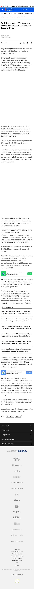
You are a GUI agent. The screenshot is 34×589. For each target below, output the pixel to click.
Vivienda (23, 17)
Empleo (18, 17)
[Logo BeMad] (17, 506)
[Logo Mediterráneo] (17, 541)
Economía (5, 17)
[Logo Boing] (17, 494)
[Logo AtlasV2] (17, 529)
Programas (5, 430)
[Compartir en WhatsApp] (20, 42)
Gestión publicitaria (17, 560)
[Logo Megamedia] (18, 575)
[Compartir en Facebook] (31, 42)
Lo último (4, 13)
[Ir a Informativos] (9, 10)
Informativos (10, 416)
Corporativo (6, 435)
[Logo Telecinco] (17, 465)
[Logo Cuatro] (17, 471)
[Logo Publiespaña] (17, 535)
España (10, 13)
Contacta (17, 565)
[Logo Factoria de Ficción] (17, 489)
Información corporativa (17, 551)
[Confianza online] (17, 583)
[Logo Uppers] (17, 512)
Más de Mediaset (7, 444)
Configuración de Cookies (17, 556)
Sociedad (20, 13)
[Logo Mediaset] (17, 452)
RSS (17, 563)
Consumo (12, 17)
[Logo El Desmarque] (17, 482)
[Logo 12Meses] (17, 523)
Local (15, 13)
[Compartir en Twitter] (24, 42)
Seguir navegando (8, 439)
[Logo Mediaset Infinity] (17, 459)
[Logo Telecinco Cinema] (17, 517)
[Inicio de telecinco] (2, 9)
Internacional (28, 13)
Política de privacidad (17, 553)
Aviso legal (17, 549)
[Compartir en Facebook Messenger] (27, 42)
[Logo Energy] (17, 500)
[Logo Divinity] (17, 477)
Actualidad (5, 425)
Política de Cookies (17, 558)
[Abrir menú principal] (31, 9)
